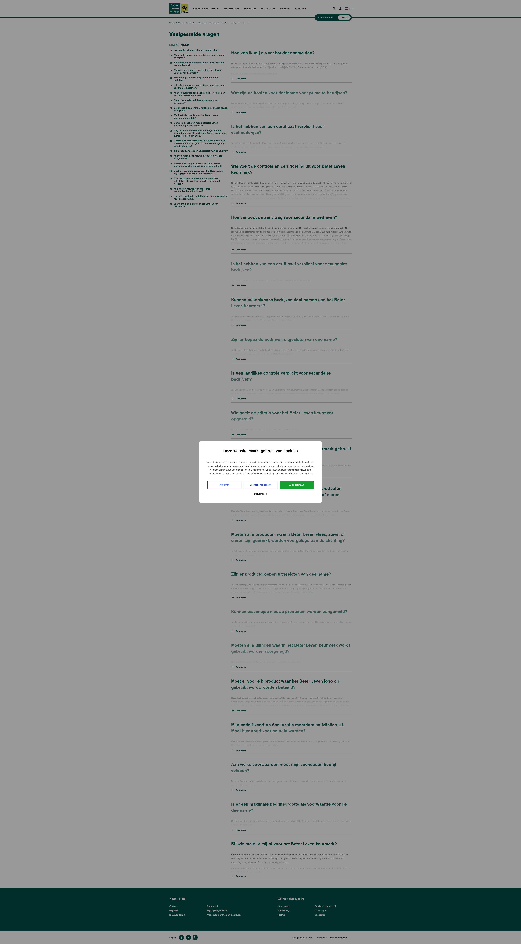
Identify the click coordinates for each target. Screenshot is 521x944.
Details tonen (260, 494)
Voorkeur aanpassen (260, 485)
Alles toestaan (296, 485)
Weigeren (224, 485)
